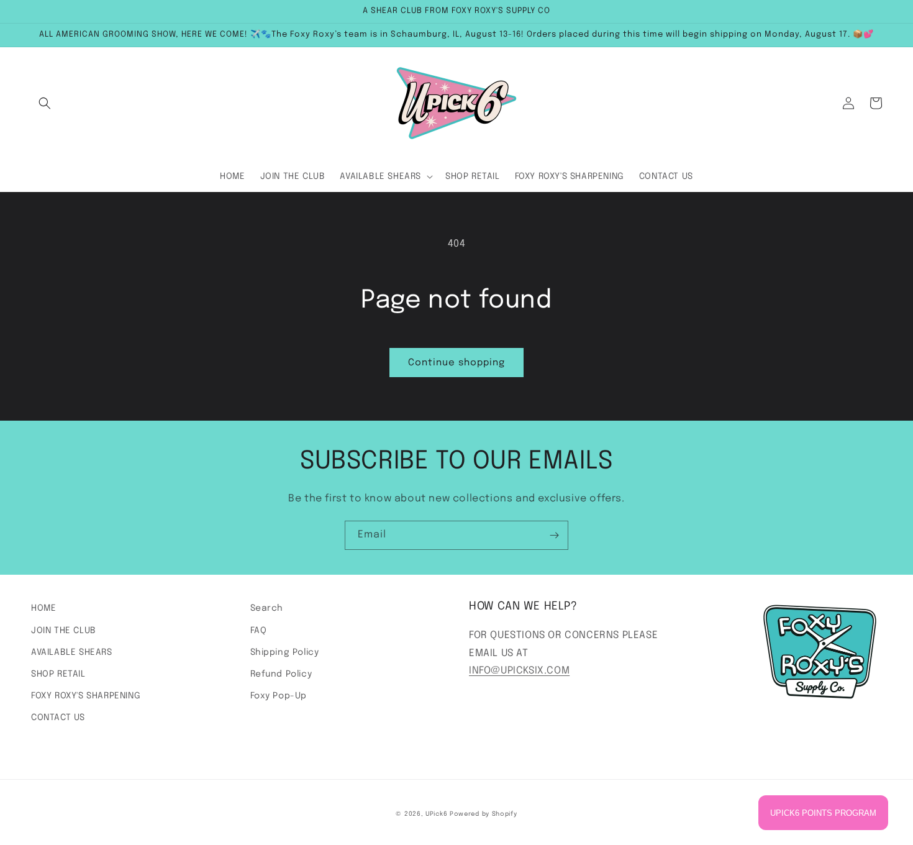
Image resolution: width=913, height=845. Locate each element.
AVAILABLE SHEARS (71, 652)
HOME (43, 608)
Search (267, 608)
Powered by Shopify (483, 814)
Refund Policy (281, 674)
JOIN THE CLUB (63, 630)
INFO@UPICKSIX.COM (519, 670)
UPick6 (436, 814)
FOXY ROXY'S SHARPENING (85, 696)
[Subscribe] (554, 535)
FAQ (258, 630)
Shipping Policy (284, 652)
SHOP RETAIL (58, 674)
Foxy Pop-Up (278, 696)
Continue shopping (456, 363)
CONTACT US (58, 717)
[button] (44, 103)
